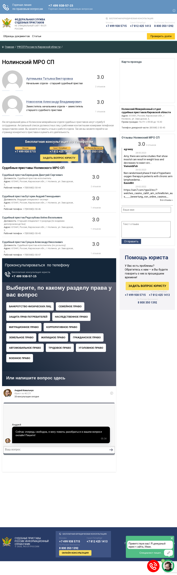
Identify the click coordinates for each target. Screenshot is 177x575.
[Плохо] (128, 217)
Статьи (36, 36)
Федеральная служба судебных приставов (30, 22)
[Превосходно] (142, 217)
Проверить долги (160, 36)
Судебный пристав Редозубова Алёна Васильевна (32, 217)
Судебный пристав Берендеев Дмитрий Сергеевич (32, 175)
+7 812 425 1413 (140, 26)
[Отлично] (137, 217)
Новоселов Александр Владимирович (54, 102)
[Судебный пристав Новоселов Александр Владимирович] (12, 114)
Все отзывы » (166, 200)
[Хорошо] (133, 217)
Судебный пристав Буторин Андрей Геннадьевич (31, 196)
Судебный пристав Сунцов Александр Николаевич (32, 242)
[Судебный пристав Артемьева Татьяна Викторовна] (12, 89)
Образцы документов (16, 36)
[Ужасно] (124, 217)
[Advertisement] (147, 341)
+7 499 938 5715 (116, 26)
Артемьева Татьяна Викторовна (49, 78)
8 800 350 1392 (163, 26)
